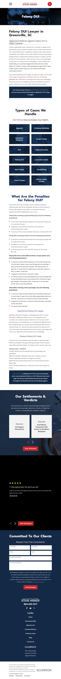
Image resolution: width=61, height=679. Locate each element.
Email (33, 552)
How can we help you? (15, 562)
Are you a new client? (15, 557)
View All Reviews (26, 523)
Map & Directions (30, 656)
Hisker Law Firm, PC (35, 77)
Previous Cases (31, 633)
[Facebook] (27, 608)
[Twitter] (34, 608)
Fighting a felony (14, 315)
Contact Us (30, 642)
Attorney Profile (30, 621)
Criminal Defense (30, 629)
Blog (30, 637)
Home (30, 617)
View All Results (30, 449)
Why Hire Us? (30, 625)
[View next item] (32, 442)
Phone (11, 552)
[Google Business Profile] (30, 608)
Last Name (34, 546)
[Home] (30, 4)
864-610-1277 (30, 604)
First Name (13, 546)
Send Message (30, 587)
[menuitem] (11, 676)
